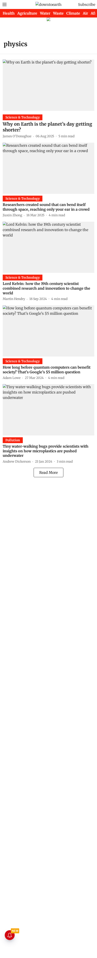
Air (85, 13)
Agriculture (27, 13)
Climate (73, 13)
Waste (58, 13)
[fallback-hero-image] (48, 85)
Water (45, 13)
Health (9, 13)
